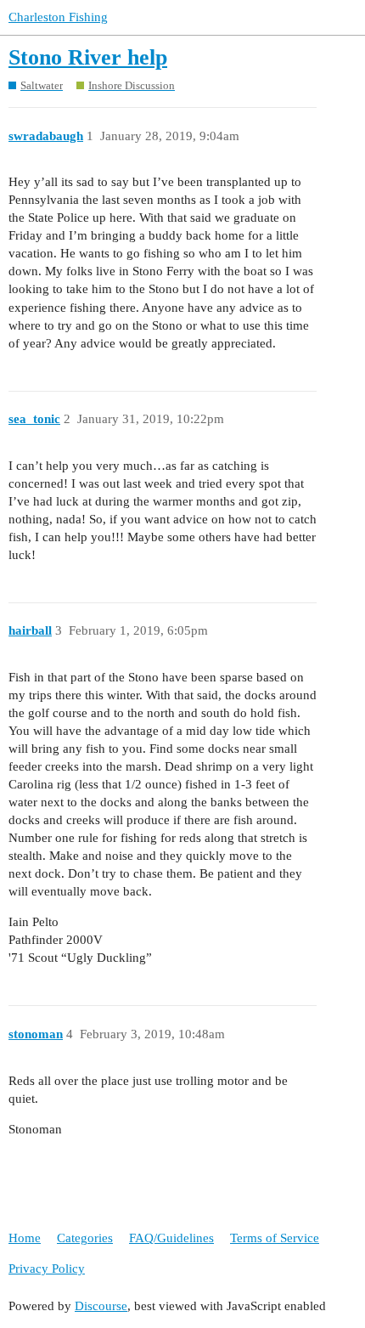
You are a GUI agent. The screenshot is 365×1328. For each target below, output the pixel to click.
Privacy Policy (46, 1268)
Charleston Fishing (58, 17)
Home (24, 1238)
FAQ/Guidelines (171, 1238)
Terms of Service (274, 1238)
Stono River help (87, 57)
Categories (85, 1238)
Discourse (101, 1306)
